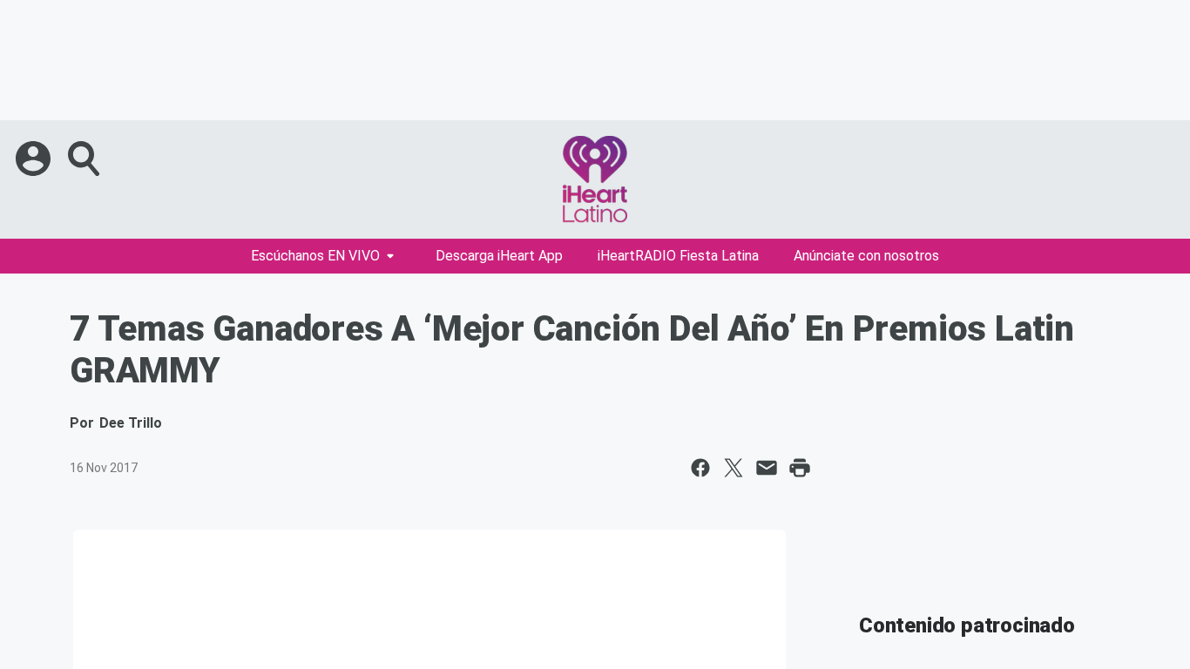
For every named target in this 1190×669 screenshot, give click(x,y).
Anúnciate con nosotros (866, 255)
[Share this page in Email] (766, 468)
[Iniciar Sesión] (35, 158)
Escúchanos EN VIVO (315, 255)
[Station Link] (595, 179)
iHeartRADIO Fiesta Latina (678, 255)
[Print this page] (800, 468)
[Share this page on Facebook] (700, 468)
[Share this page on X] (733, 468)
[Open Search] (85, 158)
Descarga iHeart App (499, 255)
